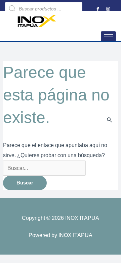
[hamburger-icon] (108, 36)
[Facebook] (98, 9)
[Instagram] (108, 9)
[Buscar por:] (44, 168)
